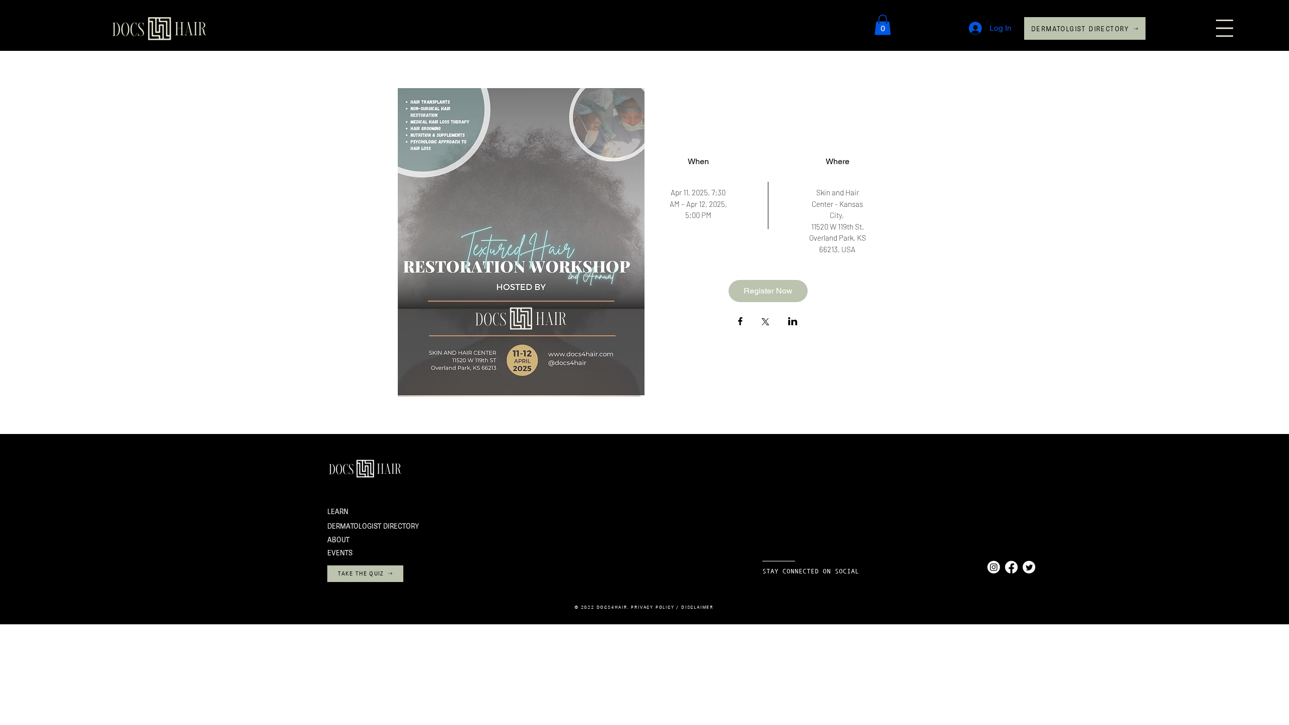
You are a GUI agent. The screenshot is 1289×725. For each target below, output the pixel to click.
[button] (1224, 28)
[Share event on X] (765, 322)
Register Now (768, 291)
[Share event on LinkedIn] (793, 322)
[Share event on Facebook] (740, 322)
